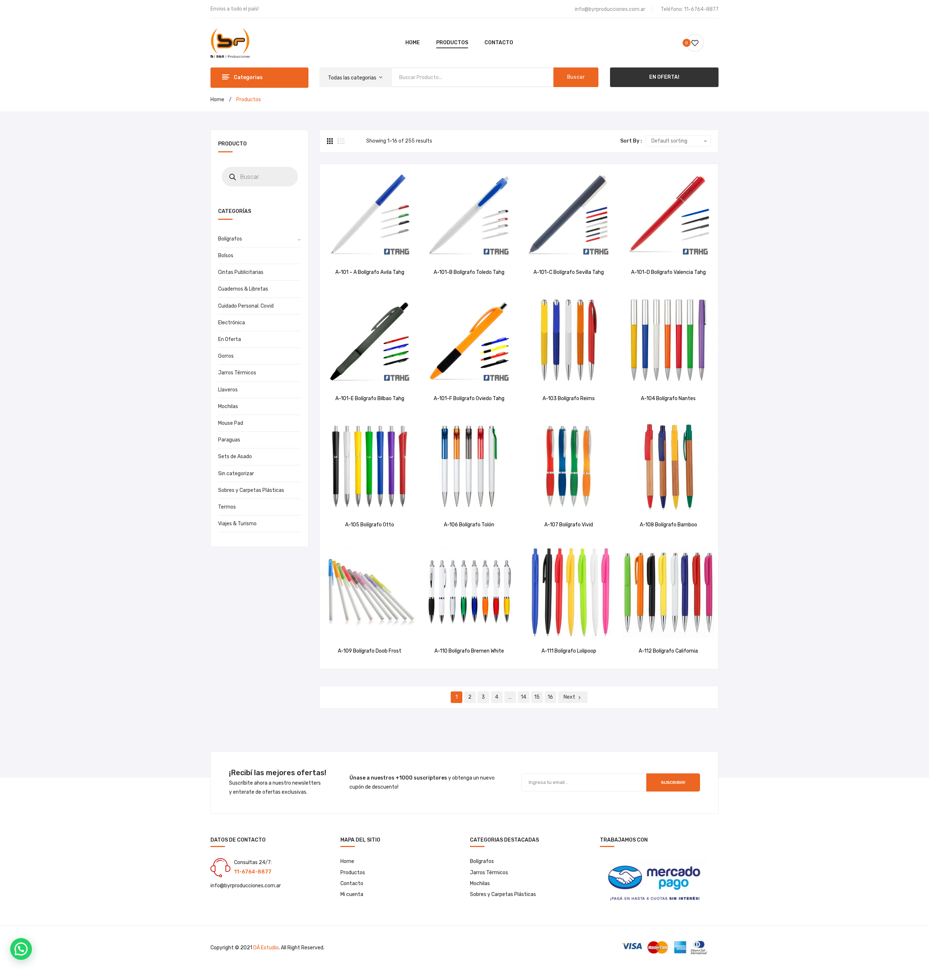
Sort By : (631, 141)
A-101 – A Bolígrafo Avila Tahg (369, 272)
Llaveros (228, 390)
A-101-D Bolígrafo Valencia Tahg (668, 272)
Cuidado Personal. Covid (246, 306)
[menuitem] (412, 42)
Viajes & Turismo (237, 524)
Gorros (226, 356)
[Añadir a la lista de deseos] (360, 252)
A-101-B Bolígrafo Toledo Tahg (469, 272)
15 (537, 697)
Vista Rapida (379, 252)
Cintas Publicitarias (240, 272)
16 (550, 697)
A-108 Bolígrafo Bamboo (668, 525)
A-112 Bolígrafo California (668, 651)
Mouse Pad (230, 423)
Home (217, 99)
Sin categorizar (236, 473)
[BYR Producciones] (230, 43)
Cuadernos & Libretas (243, 289)
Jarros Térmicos (237, 373)
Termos (227, 507)
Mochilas (228, 406)
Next (569, 697)
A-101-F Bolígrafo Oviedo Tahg (469, 398)
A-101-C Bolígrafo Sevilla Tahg (568, 272)
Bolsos (225, 255)
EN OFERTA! (664, 77)
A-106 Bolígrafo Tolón (469, 525)
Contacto (351, 883)
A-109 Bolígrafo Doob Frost (369, 651)
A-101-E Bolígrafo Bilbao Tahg (369, 398)
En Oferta (229, 339)
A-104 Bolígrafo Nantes (668, 398)
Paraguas (229, 440)
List (341, 141)
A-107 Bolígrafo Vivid (568, 525)
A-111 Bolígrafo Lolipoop (568, 651)
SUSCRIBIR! (673, 782)
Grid (330, 141)
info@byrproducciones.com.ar (610, 9)
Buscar (576, 77)
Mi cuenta (351, 894)
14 (523, 697)
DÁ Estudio (266, 948)
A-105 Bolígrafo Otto (369, 525)
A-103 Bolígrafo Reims (569, 398)
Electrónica (231, 323)
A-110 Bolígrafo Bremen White (469, 651)
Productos (352, 873)
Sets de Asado (235, 456)
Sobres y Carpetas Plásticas (251, 490)
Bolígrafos (230, 239)
